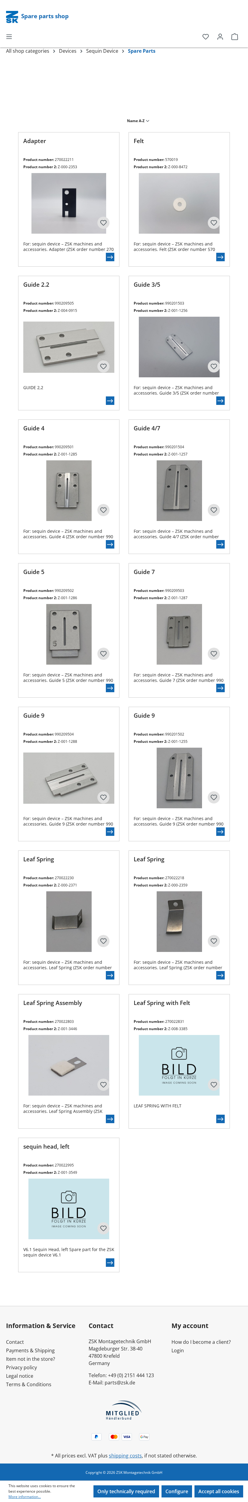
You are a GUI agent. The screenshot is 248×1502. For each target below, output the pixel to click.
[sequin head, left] (68, 1209)
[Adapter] (68, 203)
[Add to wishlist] (103, 223)
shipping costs (125, 1455)
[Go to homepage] (12, 16)
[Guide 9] (68, 778)
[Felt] (179, 203)
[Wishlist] (205, 36)
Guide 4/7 (147, 428)
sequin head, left (46, 1146)
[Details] (110, 257)
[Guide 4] (68, 490)
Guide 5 (33, 572)
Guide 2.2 (36, 285)
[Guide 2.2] (68, 347)
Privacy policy (21, 1367)
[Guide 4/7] (179, 490)
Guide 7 (144, 572)
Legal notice (19, 1376)
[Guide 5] (68, 634)
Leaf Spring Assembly (52, 1003)
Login (177, 1350)
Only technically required (126, 1491)
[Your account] (220, 36)
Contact (15, 1342)
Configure (176, 1491)
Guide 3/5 (147, 285)
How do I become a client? (201, 1342)
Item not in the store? (30, 1359)
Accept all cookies (218, 1491)
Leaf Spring (38, 859)
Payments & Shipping (30, 1350)
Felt (139, 141)
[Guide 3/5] (179, 347)
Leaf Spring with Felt (162, 1003)
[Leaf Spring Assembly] (68, 1065)
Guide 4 (33, 428)
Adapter (34, 141)
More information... (24, 1496)
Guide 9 (33, 715)
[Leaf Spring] (68, 921)
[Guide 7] (179, 634)
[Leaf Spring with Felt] (179, 1065)
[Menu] (9, 36)
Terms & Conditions (28, 1384)
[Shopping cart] (234, 36)
